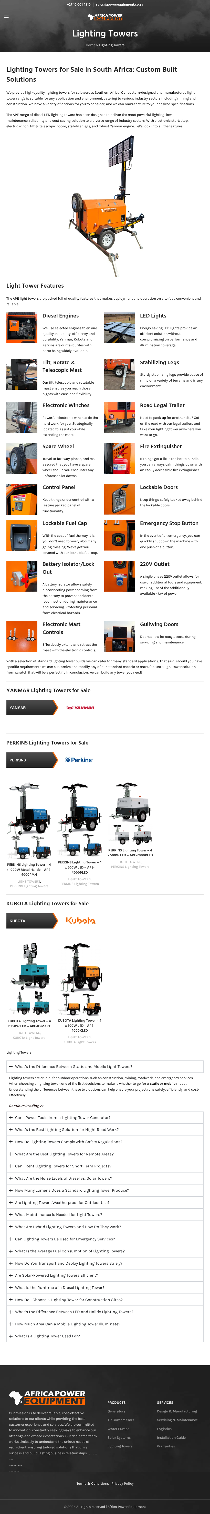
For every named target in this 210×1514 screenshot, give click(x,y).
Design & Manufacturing (177, 1411)
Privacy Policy (122, 1483)
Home (90, 45)
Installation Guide (171, 1437)
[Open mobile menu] (6, 17)
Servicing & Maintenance (177, 1420)
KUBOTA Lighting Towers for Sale (47, 903)
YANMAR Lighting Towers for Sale (48, 690)
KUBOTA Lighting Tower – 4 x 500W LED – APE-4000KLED (79, 1026)
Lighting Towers (120, 1446)
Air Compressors (121, 1420)
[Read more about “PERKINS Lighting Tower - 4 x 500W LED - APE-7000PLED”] (113, 840)
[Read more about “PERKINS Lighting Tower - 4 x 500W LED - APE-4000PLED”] (62, 853)
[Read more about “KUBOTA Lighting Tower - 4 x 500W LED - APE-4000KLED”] (62, 1011)
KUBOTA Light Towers (29, 1038)
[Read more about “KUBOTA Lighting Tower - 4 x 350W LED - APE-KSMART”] (11, 1011)
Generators (116, 1411)
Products (117, 1402)
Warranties (166, 1446)
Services (165, 1402)
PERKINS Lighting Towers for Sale (47, 743)
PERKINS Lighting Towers (29, 886)
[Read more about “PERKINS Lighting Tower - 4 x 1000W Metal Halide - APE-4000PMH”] (11, 855)
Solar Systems (119, 1437)
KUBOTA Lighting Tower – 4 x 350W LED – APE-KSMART (29, 1023)
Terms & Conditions (93, 1483)
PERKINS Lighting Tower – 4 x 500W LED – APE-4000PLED (80, 867)
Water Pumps (118, 1429)
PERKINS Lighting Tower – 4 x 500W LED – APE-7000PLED (130, 853)
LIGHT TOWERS (28, 881)
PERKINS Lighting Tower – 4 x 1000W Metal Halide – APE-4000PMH (29, 870)
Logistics (164, 1429)
